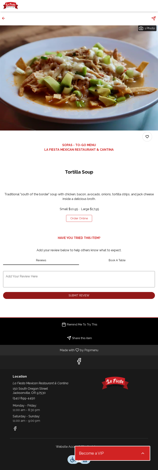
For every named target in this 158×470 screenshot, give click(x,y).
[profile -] (143, 5)
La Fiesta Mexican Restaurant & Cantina (115, 383)
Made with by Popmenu (50, 350)
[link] (79, 218)
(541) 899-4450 (24, 398)
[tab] (41, 260)
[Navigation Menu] (152, 5)
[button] (4, 18)
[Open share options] (153, 18)
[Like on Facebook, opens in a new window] (79, 362)
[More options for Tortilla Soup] (147, 136)
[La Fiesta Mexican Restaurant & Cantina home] (20, 6)
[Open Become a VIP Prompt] (142, 453)
